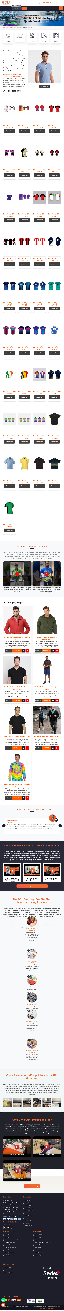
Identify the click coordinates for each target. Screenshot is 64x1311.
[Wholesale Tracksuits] (57, 748)
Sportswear (37, 1231)
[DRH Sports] (6, 3)
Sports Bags (38, 1255)
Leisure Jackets (39, 1245)
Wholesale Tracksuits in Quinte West (47, 737)
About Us (27, 1200)
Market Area (28, 1225)
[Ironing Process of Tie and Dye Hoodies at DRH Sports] (17, 1147)
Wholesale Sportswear (13, 27)
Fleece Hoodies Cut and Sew (42, 1242)
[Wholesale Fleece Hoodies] (27, 650)
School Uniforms (29, 1203)
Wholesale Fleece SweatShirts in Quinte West (47, 638)
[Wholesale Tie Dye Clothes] (27, 798)
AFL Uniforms (8, 1237)
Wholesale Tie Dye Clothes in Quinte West (17, 785)
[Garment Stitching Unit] (7, 1102)
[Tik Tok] (11, 1228)
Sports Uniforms (9, 1231)
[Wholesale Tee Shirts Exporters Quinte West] (17, 720)
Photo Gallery (28, 1213)
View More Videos (31, 1186)
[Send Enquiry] (3, 1305)
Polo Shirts (37, 1247)
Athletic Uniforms (9, 1242)
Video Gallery (28, 1215)
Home (4, 27)
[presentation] (4, 825)
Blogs (26, 1218)
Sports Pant (38, 1237)
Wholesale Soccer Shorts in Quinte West (47, 688)
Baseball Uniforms (9, 1245)
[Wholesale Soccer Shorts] (57, 700)
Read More (8, 650)
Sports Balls (28, 1205)
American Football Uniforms (12, 1240)
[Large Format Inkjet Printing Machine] (46, 1102)
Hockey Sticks (28, 1210)
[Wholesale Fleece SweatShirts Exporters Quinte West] (47, 620)
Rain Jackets (38, 1250)
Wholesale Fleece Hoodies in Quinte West (17, 638)
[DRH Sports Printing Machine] (56, 1102)
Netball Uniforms (9, 1255)
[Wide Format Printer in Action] (17, 1102)
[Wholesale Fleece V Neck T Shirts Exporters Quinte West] (17, 670)
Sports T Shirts (38, 1235)
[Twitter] (4, 1228)
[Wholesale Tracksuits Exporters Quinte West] (47, 720)
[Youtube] (8, 1228)
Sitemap (27, 1223)
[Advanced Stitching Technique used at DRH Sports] (47, 1147)
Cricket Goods (28, 1208)
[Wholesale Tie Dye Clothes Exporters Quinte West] (17, 767)
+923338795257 (14, 1214)
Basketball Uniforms (10, 1247)
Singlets (36, 1252)
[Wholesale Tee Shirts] (27, 748)
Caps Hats (37, 1240)
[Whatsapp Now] (3, 1300)
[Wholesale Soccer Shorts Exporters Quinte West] (47, 670)
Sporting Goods (8, 1264)
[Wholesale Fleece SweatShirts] (57, 650)
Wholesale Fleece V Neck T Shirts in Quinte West (17, 688)
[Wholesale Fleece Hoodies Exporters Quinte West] (17, 620)
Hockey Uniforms (9, 1252)
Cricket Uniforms (9, 1250)
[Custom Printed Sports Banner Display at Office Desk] (37, 1102)
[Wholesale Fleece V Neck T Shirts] (27, 700)
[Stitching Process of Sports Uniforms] (17, 1171)
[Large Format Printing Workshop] (27, 1102)
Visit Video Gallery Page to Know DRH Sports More (32, 886)
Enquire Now (44, 86)
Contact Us (27, 1220)
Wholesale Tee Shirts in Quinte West (17, 737)
